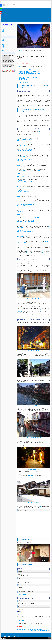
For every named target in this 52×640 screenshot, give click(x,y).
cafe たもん (19, 196)
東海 (3, 44)
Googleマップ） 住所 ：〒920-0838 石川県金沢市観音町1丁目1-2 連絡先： (25, 231)
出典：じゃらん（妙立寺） (33, 377)
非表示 (30, 69)
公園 (8, 60)
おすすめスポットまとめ (5, 55)
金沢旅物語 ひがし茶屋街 (21, 594)
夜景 (10, 61)
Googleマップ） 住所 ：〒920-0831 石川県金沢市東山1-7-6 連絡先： (31, 139)
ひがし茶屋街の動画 (21, 78)
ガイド (12, 55)
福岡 (10, 65)
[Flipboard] (1, 11)
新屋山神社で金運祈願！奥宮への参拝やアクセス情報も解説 (39, 630)
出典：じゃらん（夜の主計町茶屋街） (33, 469)
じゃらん (39, 314)
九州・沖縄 (4, 50)
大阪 (11, 61)
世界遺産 (6, 60)
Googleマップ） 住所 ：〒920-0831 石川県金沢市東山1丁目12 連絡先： (30, 172)
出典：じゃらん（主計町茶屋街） (33, 405)
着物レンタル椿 (28, 309)
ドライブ (6, 56)
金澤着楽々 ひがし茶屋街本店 (44, 309)
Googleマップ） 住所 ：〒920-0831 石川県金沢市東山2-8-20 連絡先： (24, 191)
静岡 (10, 66)
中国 (3, 31)
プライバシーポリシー (35, 20)
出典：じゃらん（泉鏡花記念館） (33, 502)
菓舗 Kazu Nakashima (43, 131)
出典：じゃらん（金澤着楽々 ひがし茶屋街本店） (33, 298)
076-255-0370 (22, 205)
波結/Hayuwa (19, 209)
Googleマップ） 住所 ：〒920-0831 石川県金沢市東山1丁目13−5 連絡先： (25, 182)
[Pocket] (1, 13)
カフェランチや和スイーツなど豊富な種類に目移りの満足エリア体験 (29, 73)
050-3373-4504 (22, 140)
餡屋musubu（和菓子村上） (22, 176)
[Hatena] (1, 10)
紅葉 (13, 65)
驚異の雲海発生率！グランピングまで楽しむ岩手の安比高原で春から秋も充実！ (30, 629)
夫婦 (13, 61)
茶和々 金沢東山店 (23, 156)
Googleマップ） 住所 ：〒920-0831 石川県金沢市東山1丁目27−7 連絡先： (25, 204)
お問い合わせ (43, 20)
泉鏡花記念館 (30, 475)
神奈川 (3, 65)
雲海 (9, 66)
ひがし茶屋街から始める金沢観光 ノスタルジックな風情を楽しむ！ (29, 71)
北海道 (3, 39)
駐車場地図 (19, 614)
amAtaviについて (27, 20)
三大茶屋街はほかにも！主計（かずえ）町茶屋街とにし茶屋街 (29, 77)
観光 (7, 66)
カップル (10, 55)
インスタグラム (23, 170)
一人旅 (3, 60)
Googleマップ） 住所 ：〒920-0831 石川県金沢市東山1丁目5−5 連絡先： (33, 159)
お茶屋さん (40, 506)
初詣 (12, 60)
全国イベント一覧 (19, 20)
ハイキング (9, 56)
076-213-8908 (22, 173)
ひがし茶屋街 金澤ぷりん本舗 (22, 236)
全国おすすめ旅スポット (10, 20)
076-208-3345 (22, 232)
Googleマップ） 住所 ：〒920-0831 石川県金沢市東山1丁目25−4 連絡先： (27, 221)
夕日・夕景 (7, 61)
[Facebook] (1, 5)
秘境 (11, 65)
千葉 (5, 61)
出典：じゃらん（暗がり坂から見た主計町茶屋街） (33, 437)
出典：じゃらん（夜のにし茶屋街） (33, 350)
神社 (5, 65)
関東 (3, 41)
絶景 (3, 66)
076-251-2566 (22, 214)
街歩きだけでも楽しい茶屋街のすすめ (25, 72)
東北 (3, 40)
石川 (20, 626)
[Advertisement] (26, 13)
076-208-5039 (22, 183)
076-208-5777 (22, 160)
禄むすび (27, 252)
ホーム (3, 20)
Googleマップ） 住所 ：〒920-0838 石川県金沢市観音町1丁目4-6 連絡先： (26, 150)
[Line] (1, 8)
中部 (18, 626)
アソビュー (43, 314)
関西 (3, 30)
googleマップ (34, 309)
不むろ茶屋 (37, 217)
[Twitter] (1, 7)
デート (3, 56)
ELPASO (18, 186)
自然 (4, 66)
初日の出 (10, 60)
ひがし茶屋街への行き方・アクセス (25, 82)
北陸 (3, 45)
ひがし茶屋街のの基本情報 (22, 79)
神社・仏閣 (7, 65)
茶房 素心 (43, 252)
